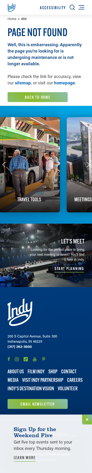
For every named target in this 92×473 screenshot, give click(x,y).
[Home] (20, 312)
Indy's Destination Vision (31, 388)
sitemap (23, 83)
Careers (75, 380)
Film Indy (36, 371)
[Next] (88, 164)
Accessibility (53, 7)
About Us (16, 371)
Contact (68, 371)
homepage (64, 83)
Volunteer (68, 388)
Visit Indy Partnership (42, 380)
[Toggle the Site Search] (72, 7)
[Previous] (3, 164)
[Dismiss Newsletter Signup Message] (87, 419)
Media (13, 380)
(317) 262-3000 (20, 346)
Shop (52, 371)
